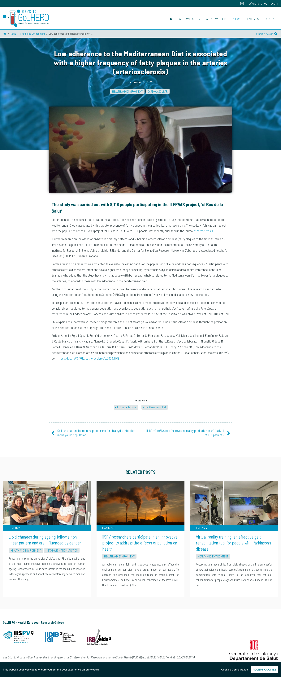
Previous (49, 151)
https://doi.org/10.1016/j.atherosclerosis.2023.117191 (88, 358)
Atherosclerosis (203, 231)
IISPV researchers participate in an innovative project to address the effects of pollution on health (140, 543)
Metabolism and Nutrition (62, 550)
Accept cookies (264, 669)
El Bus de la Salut (126, 407)
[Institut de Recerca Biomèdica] (99, 637)
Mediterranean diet (155, 407)
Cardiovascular (158, 91)
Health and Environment (127, 91)
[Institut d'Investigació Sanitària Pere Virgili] (18, 638)
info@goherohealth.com (261, 3)
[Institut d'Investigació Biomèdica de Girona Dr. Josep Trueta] (60, 638)
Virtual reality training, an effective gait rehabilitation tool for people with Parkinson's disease (233, 543)
